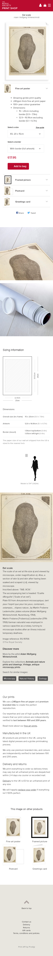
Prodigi (32, 947)
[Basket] (45, 5)
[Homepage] (9, 5)
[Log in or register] (40, 5)
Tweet (33, 213)
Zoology (43, 678)
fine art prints (30, 725)
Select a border (14, 142)
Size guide (40, 127)
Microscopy (9, 678)
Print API (22, 947)
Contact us (26, 922)
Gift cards (26, 930)
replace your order (27, 789)
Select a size (26, 127)
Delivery (7, 780)
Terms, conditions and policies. (26, 933)
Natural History (27, 678)
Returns (26, 928)
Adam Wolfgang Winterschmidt (26, 17)
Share (21, 213)
